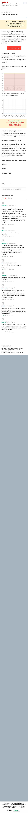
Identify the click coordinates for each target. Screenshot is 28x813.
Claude (4, 169)
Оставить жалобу (14, 48)
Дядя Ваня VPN (6, 173)
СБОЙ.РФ (5, 2)
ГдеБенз (4, 164)
